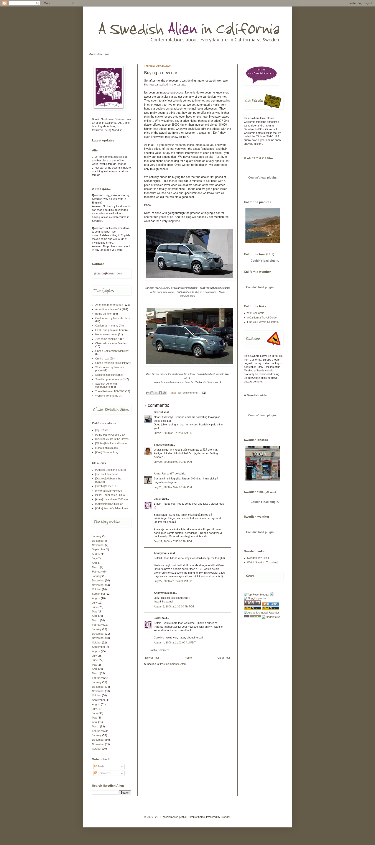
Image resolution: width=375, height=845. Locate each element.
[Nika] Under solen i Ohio (110, 495)
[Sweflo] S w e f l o (106, 486)
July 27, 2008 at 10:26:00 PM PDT (174, 581)
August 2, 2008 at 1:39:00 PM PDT (174, 606)
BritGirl (158, 412)
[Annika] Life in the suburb (110, 469)
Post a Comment (159, 650)
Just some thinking (187, 392)
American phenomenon (109, 304)
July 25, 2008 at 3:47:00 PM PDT (173, 487)
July (94, 558)
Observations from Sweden (111, 343)
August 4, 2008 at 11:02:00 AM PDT (175, 642)
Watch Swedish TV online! (262, 562)
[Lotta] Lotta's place (106, 448)
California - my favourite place (112, 318)
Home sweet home (106, 334)
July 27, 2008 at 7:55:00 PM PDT (173, 541)
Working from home (106, 395)
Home (188, 657)
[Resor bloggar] (256, 594)
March (95, 567)
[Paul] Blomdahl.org (106, 452)
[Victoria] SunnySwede (108, 490)
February (97, 571)
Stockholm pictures (106, 374)
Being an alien (103, 313)
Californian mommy (106, 325)
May (94, 611)
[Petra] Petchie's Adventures (111, 508)
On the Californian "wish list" (111, 351)
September (98, 549)
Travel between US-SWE (110, 391)
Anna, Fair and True (166, 473)
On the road (102, 358)
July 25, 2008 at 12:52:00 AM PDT (174, 433)
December (98, 540)
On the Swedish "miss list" (110, 362)
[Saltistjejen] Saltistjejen (109, 503)
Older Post (223, 657)
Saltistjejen (161, 444)
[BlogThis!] (152, 393)
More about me (99, 54)
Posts (100, 766)
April (94, 562)
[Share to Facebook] (160, 393)
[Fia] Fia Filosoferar (106, 474)
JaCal (157, 498)
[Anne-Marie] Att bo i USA (110, 434)
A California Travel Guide (262, 317)
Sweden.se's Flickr (258, 558)
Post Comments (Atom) (173, 664)
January (97, 536)
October (96, 589)
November (98, 545)
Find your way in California (263, 321)
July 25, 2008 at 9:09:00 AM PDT (173, 461)
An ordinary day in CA (108, 309)
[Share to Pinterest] (164, 393)
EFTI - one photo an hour (110, 330)
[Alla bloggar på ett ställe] (271, 617)
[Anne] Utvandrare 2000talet (111, 499)
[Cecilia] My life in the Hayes (111, 439)
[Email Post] (203, 392)
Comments (103, 773)
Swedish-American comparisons (106, 385)
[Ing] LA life (101, 430)
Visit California (255, 313)
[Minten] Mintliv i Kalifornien (111, 443)
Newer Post (152, 657)
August (96, 554)
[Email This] (148, 393)
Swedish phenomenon (108, 379)
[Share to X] (156, 393)
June (95, 607)
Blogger (225, 817)
